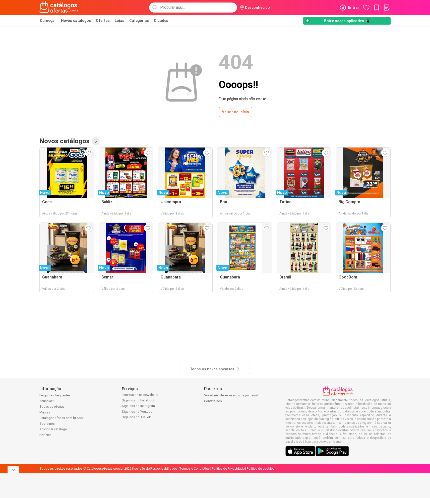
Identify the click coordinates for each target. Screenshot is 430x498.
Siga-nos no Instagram (138, 406)
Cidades (161, 20)
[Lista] (387, 8)
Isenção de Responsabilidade (155, 468)
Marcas (44, 412)
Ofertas (103, 20)
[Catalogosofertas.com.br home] (58, 7)
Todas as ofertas (52, 406)
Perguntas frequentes (55, 395)
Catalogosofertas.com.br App (61, 418)
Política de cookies (260, 468)
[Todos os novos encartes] (96, 141)
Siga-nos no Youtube (137, 411)
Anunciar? (46, 401)
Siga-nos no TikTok (136, 417)
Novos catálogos (76, 20)
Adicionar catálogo (53, 429)
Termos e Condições (194, 468)
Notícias (45, 435)
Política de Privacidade (228, 468)
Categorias (139, 20)
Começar (48, 20)
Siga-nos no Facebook (138, 400)
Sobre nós (47, 423)
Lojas (119, 20)
